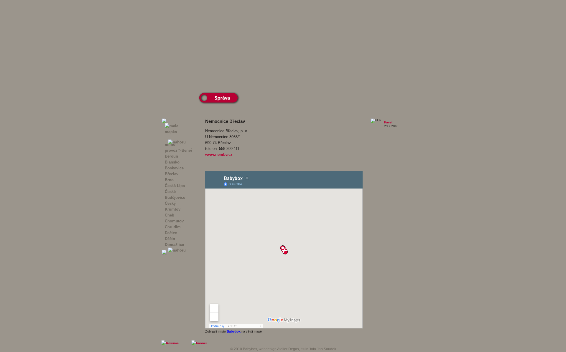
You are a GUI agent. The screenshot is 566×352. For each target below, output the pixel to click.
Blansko (172, 162)
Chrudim (173, 227)
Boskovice (174, 168)
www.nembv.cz (219, 154)
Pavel (388, 122)
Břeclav (171, 174)
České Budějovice (175, 194)
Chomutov (174, 221)
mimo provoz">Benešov (178, 147)
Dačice (171, 233)
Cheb (169, 215)
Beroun (171, 156)
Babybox (234, 331)
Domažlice (174, 244)
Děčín (170, 239)
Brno (169, 180)
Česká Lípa (175, 186)
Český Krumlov (172, 206)
